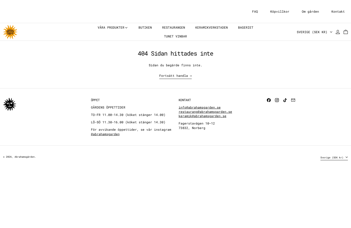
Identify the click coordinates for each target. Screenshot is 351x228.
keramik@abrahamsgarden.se (202, 116)
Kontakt (338, 11)
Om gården (310, 11)
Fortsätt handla (173, 75)
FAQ (255, 11)
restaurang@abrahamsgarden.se (205, 111)
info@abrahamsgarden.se (200, 107)
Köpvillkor (279, 11)
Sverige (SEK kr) (313, 32)
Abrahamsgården (25, 156)
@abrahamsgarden (105, 134)
